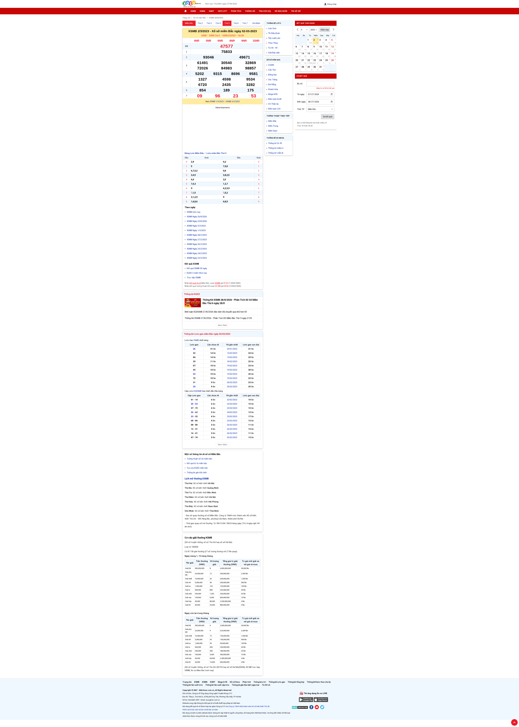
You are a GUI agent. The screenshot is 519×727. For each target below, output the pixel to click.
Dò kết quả (327, 117)
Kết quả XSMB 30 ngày (197, 268)
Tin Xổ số (296, 11)
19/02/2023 (232, 365)
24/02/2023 (232, 412)
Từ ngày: (301, 94)
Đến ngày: (301, 102)
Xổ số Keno (235, 682)
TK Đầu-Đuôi (274, 33)
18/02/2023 (232, 361)
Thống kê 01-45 (275, 143)
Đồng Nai (272, 75)
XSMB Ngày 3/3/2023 (196, 226)
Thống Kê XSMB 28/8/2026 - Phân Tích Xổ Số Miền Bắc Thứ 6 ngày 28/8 (230, 302)
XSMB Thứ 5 (214, 35)
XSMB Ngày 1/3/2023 (196, 230)
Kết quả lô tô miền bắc (197, 463)
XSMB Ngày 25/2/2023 (197, 249)
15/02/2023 (232, 353)
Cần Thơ (272, 70)
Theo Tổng (273, 43)
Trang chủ (187, 682)
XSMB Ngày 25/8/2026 (197, 221)
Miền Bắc (272, 121)
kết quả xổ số (195, 283)
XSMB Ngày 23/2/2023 (197, 258)
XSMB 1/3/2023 (217, 101)
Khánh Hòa (273, 89)
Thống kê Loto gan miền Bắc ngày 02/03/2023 (207, 334)
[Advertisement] (222, 128)
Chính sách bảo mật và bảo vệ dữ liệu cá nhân (200, 710)
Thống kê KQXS (192, 294)
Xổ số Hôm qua (273, 60)
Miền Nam (272, 131)
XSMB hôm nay (193, 212)
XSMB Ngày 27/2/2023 (197, 239)
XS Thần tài (273, 104)
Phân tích (236, 11)
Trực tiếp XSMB (194, 277)
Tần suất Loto (274, 38)
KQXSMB (197, 391)
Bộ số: (300, 83)
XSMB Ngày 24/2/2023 (197, 253)
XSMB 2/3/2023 (229, 35)
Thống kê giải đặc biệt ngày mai (245, 685)
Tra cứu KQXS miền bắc (197, 468)
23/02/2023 (232, 399)
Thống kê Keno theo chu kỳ (319, 682)
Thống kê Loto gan (277, 682)
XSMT (211, 11)
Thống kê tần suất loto (192, 685)
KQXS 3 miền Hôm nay (197, 273)
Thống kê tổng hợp (296, 682)
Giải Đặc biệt (274, 52)
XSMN (202, 11)
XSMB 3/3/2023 (233, 101)
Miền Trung (273, 126)
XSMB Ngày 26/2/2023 (197, 244)
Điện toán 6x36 (274, 99)
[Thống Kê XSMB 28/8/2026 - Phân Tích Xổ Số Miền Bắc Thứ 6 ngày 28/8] (193, 302)
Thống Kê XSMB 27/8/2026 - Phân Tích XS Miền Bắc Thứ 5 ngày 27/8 (218, 318)
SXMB (196, 340)
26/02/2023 (232, 425)
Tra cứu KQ (265, 11)
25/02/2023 (232, 416)
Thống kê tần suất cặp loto (217, 685)
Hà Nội (241, 35)
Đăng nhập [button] (332, 4)
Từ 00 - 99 (272, 48)
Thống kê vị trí (259, 682)
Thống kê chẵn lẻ (275, 153)
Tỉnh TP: (301, 109)
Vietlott (222, 11)
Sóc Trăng (272, 79)
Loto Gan (272, 28)
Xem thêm (222, 325)
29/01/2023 (232, 349)
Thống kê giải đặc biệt (197, 472)
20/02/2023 (232, 382)
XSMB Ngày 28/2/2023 (197, 235)
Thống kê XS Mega (275, 138)
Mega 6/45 (272, 94)
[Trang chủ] (185, 11)
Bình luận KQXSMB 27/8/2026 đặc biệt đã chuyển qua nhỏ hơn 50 (216, 312)
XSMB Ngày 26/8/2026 (197, 216)
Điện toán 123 (274, 109)
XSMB (193, 11)
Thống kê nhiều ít (275, 148)
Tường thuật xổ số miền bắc (199, 459)
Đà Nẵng (272, 84)
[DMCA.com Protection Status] (300, 708)
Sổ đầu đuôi (281, 11)
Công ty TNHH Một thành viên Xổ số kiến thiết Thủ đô (249, 706)
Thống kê (250, 11)
